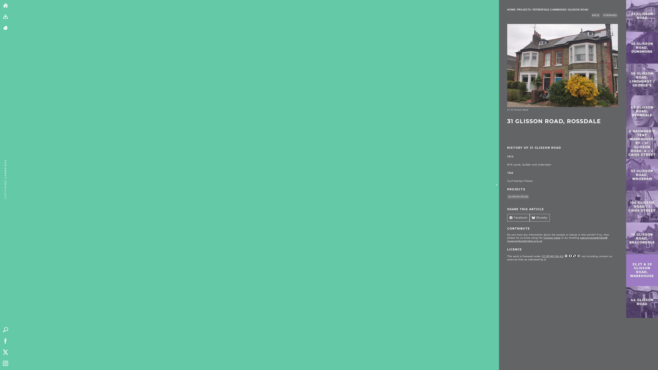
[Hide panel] (496, 185)
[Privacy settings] (5, 28)
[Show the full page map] (5, 17)
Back (595, 15)
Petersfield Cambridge (549, 9)
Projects (524, 9)
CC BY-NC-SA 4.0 (553, 256)
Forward (610, 15)
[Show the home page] (5, 5)
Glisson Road (578, 9)
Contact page (552, 237)
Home (511, 9)
